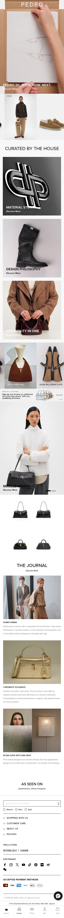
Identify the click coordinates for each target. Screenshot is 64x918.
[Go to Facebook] (4, 864)
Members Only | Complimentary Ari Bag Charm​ (32, 903)
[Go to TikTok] (29, 864)
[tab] (53, 490)
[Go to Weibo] (48, 864)
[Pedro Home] (32, 4)
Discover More (32, 570)
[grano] (6, 909)
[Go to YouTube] (23, 864)
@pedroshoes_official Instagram (32, 788)
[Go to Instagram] (11, 864)
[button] (58, 895)
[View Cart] (57, 909)
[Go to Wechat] (4, 869)
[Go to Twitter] (17, 864)
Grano (6, 913)
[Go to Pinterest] (35, 864)
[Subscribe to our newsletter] (58, 803)
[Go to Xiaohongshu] (42, 864)
